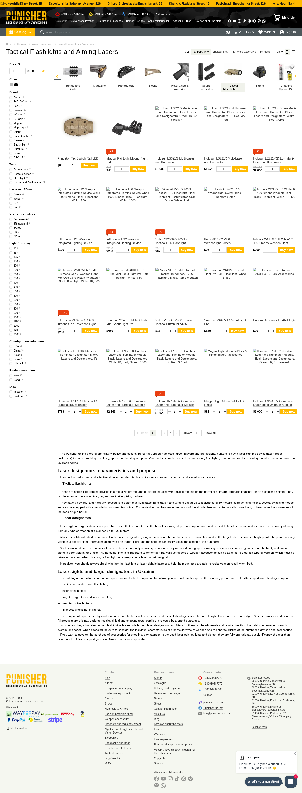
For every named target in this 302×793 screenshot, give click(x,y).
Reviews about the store (208, 21)
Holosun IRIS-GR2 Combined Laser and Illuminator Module (273, 402)
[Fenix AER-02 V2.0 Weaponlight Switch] (225, 208)
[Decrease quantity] (67, 165)
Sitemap (159, 763)
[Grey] (11, 85)
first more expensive (244, 51)
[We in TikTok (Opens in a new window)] (244, 21)
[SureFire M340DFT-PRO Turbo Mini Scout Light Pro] (127, 289)
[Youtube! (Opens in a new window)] (234, 21)
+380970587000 (139, 14)
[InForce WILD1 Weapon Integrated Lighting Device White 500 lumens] (79, 208)
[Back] (57, 76)
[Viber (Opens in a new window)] (259, 21)
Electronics (111, 737)
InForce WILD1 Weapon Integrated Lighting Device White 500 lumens (75, 243)
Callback (208, 695)
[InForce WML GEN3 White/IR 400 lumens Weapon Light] (274, 208)
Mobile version (18, 728)
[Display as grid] (287, 52)
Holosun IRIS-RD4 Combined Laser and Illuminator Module (126, 402)
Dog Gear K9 (112, 758)
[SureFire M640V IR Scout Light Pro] (225, 289)
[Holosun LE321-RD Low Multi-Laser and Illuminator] (274, 128)
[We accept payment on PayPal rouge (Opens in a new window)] (16, 719)
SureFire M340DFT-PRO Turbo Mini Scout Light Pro (127, 322)
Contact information (159, 21)
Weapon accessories (117, 719)
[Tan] (43, 85)
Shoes (108, 703)
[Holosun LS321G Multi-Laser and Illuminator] (176, 128)
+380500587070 (73, 14)
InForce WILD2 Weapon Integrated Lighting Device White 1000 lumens (123, 243)
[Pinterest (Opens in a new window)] (249, 21)
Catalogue (61, 21)
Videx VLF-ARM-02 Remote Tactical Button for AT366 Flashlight (174, 323)
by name (265, 51)
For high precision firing (119, 713)
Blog (188, 21)
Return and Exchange (110, 21)
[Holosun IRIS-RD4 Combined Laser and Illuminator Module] (127, 370)
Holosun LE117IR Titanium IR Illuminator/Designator (77, 402)
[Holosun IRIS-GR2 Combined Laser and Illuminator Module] (274, 370)
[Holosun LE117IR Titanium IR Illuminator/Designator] (79, 370)
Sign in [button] (158, 677)
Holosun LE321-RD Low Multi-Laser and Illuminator (273, 160)
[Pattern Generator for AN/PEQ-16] (274, 289)
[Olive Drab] (39, 85)
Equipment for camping (118, 688)
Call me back (163, 14)
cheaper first (220, 51)
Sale (107, 677)
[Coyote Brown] (20, 85)
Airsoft (109, 683)
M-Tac (108, 763)
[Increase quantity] (78, 165)
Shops (141, 21)
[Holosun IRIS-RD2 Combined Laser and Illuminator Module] (176, 370)
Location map (259, 726)
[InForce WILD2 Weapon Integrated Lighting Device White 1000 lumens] (127, 208)
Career (158, 729)
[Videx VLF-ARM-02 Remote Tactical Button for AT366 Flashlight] (176, 289)
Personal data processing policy (173, 744)
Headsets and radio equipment (123, 723)
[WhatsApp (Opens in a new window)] (264, 21)
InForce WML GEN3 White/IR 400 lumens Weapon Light (273, 241)
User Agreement (163, 739)
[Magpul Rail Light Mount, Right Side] (127, 128)
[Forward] (296, 76)
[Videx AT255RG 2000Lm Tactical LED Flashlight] (176, 208)
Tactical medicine (115, 753)
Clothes (109, 698)
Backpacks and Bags (117, 742)
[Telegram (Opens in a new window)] (254, 21)
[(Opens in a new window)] (55, 719)
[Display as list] (293, 52)
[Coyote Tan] (25, 85)
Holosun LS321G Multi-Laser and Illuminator (174, 160)
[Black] (16, 85)
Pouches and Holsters (118, 748)
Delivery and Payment (82, 21)
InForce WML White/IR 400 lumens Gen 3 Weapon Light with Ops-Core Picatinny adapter (77, 325)
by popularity (201, 51)
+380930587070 (106, 14)
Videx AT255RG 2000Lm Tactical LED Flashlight (172, 241)
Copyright (159, 758)
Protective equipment (117, 693)
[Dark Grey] (30, 85)
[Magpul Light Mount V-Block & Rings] (225, 370)
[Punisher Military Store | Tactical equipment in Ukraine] (26, 680)
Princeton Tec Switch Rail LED (78, 158)
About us (178, 21)
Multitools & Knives (116, 708)
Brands (130, 21)
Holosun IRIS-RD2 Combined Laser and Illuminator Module (175, 402)
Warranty (159, 734)
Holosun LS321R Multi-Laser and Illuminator (223, 160)
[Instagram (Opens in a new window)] (239, 21)
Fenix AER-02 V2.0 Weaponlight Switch (217, 241)
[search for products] (42, 32)
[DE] (34, 85)
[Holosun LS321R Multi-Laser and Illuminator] (225, 128)
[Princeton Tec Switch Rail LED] (79, 128)
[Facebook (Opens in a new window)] (229, 21)
